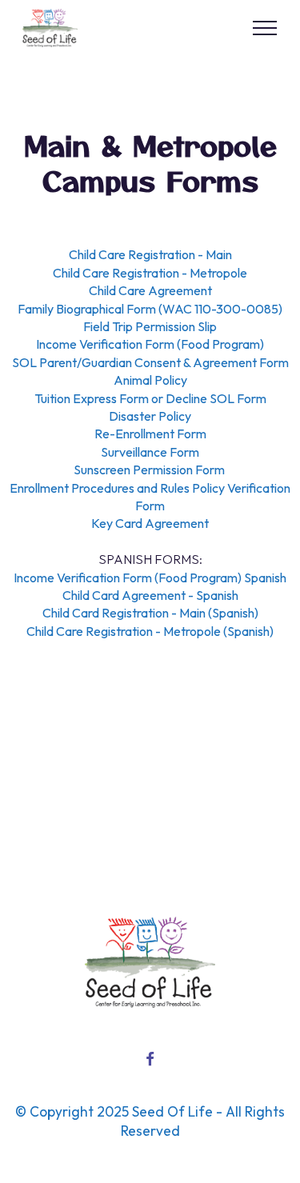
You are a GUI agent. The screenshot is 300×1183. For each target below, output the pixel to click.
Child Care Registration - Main (150, 254)
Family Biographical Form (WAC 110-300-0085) (150, 309)
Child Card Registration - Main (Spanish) (150, 613)
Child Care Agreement (150, 290)
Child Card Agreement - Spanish (150, 595)
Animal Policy (150, 380)
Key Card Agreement (150, 523)
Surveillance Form (150, 452)
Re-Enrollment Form (150, 434)
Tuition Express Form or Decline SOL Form (150, 398)
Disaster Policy (150, 416)
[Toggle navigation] (265, 28)
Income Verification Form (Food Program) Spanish (150, 578)
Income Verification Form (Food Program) (150, 344)
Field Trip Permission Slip (150, 326)
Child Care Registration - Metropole (150, 273)
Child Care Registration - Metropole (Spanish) (150, 631)
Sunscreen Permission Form (150, 470)
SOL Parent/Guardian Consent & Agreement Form (150, 362)
